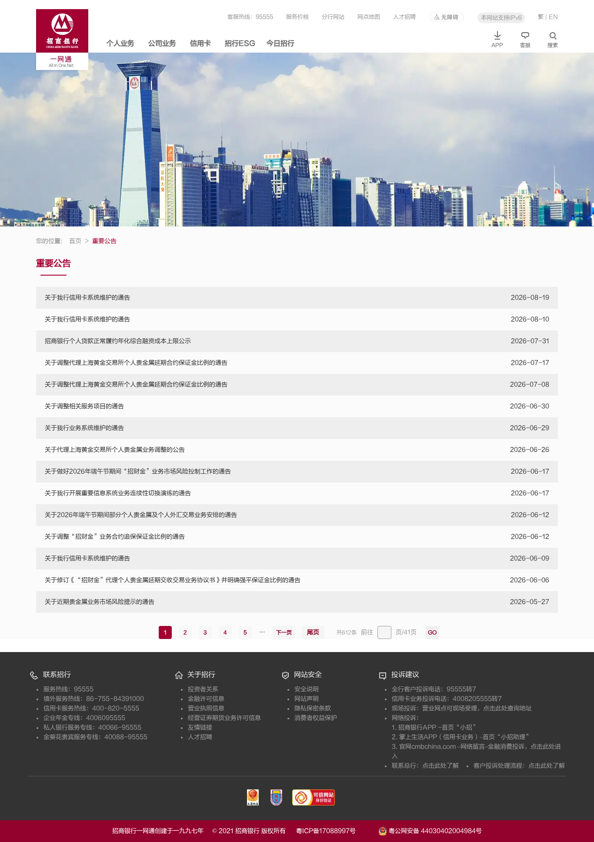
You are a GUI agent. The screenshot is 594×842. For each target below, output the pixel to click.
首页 (79, 241)
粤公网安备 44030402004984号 (434, 830)
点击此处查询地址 (507, 708)
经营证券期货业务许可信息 (224, 718)
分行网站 (333, 16)
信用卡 (200, 43)
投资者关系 (203, 689)
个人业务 (120, 43)
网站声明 (306, 698)
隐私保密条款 (312, 708)
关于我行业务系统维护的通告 (84, 428)
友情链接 (200, 727)
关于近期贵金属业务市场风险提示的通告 (99, 602)
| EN (551, 16)
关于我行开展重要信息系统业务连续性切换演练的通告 (118, 493)
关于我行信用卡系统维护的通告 (87, 297)
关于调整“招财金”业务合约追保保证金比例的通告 (115, 536)
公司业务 (162, 43)
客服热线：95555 (250, 16)
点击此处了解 (440, 765)
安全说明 (306, 689)
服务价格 (297, 16)
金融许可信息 (206, 698)
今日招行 (280, 43)
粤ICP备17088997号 (336, 831)
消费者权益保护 (315, 718)
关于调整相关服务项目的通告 (84, 406)
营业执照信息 (206, 708)
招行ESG (240, 43)
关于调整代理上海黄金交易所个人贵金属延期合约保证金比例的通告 (136, 362)
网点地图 (368, 16)
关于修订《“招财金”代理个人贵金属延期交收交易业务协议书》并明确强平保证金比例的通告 (172, 580)
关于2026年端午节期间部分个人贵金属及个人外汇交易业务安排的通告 (141, 515)
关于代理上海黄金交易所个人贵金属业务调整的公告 (115, 449)
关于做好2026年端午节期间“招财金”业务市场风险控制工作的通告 (138, 471)
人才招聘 (404, 16)
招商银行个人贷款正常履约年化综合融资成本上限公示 (118, 341)
